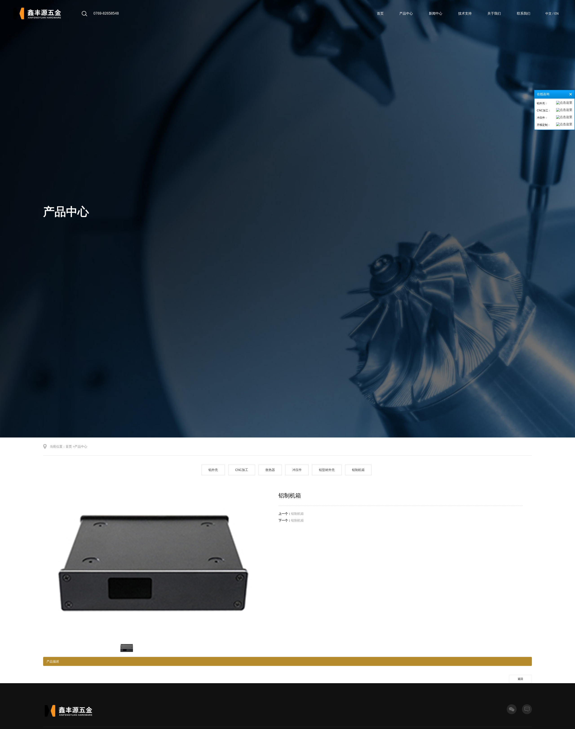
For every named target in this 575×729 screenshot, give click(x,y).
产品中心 (406, 13)
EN (556, 13)
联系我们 (523, 13)
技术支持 (465, 13)
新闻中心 (435, 13)
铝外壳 (213, 470)
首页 (380, 13)
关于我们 (494, 13)
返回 (520, 678)
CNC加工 (241, 470)
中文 (548, 13)
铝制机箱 (358, 470)
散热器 (270, 470)
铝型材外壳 (327, 470)
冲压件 (297, 470)
